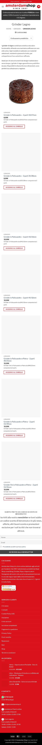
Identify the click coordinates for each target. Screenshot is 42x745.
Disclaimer (5, 618)
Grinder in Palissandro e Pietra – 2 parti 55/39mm (19, 423)
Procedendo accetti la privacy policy (14, 547)
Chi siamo (5, 606)
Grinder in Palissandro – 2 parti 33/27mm (20, 115)
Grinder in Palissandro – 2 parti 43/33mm (20, 237)
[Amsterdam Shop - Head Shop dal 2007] (20, 6)
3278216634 (8, 697)
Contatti (5, 610)
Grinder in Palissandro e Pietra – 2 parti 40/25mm (19, 360)
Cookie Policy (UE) (8, 614)
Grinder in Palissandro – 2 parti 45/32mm (20, 298)
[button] (3, 6)
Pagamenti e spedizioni (10, 629)
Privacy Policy (6, 633)
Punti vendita (6, 637)
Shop (3, 649)
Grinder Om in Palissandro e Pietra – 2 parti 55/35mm (21, 486)
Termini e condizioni (8, 653)
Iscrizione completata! (9, 625)
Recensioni (5, 641)
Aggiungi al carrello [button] (14, 126)
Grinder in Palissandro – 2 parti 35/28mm (20, 176)
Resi (3, 645)
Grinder (17, 29)
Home (8, 29)
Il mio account (6, 621)
